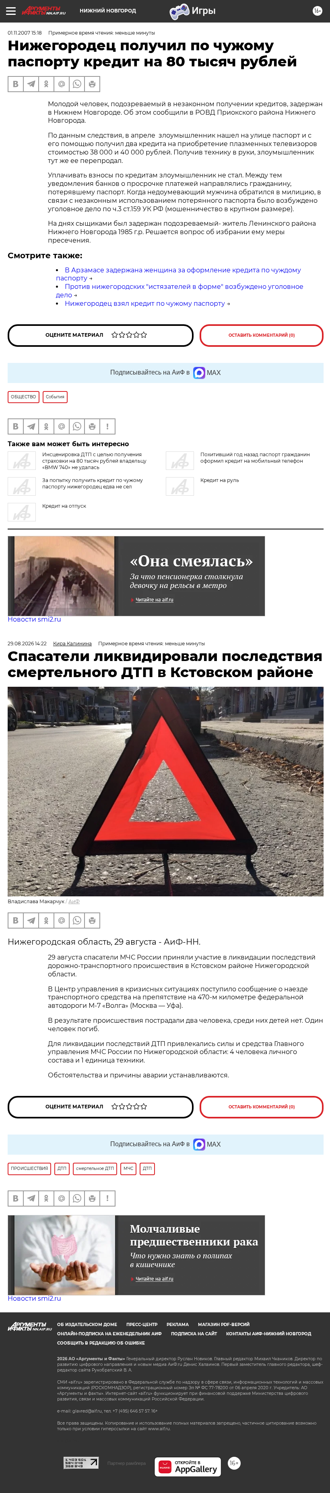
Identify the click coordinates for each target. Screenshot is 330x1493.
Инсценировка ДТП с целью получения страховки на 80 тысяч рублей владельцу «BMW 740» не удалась (94, 460)
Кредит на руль (219, 480)
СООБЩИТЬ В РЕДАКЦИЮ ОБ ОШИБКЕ (101, 1343)
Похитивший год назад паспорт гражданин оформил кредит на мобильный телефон (255, 457)
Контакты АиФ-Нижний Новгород (268, 1333)
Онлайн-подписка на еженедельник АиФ (109, 1333)
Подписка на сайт (194, 1333)
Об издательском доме (87, 1324)
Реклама (178, 1324)
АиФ (74, 901)
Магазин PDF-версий (224, 1324)
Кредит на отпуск (64, 506)
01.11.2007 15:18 (25, 33)
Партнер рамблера (126, 1463)
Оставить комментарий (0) (262, 335)
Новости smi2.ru (34, 619)
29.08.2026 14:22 (27, 643)
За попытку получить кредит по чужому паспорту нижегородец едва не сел (92, 483)
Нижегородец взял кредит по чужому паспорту (145, 303)
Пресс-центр (141, 1324)
